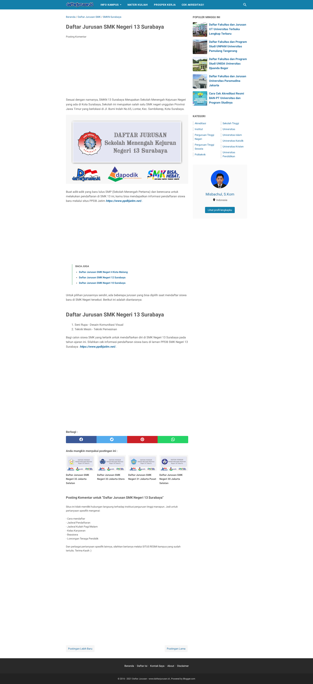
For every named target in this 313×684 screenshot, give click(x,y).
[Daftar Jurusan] (80, 4)
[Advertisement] (127, 68)
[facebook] (81, 439)
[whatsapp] (173, 439)
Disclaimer (183, 665)
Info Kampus (110, 4)
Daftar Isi (142, 665)
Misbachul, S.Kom (220, 194)
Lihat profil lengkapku (220, 210)
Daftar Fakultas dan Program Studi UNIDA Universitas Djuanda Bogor (228, 63)
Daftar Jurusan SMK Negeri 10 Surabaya (102, 282)
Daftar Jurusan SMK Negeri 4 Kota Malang (103, 272)
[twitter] (112, 439)
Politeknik (200, 154)
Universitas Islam (232, 134)
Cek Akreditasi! (193, 4)
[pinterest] (142, 439)
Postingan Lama (176, 648)
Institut (199, 129)
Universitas (229, 129)
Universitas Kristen (233, 146)
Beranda (129, 665)
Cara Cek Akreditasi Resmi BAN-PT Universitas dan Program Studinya (226, 98)
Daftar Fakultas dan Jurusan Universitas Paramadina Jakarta (227, 81)
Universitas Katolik (233, 140)
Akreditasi (200, 123)
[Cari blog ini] (245, 5)
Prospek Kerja (165, 4)
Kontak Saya (157, 665)
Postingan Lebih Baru (80, 648)
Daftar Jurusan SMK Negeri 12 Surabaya (102, 277)
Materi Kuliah (138, 4)
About (170, 665)
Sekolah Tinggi (231, 123)
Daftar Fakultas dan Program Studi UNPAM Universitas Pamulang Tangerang (228, 46)
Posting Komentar (76, 36)
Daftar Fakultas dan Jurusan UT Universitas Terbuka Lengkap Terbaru (227, 29)
